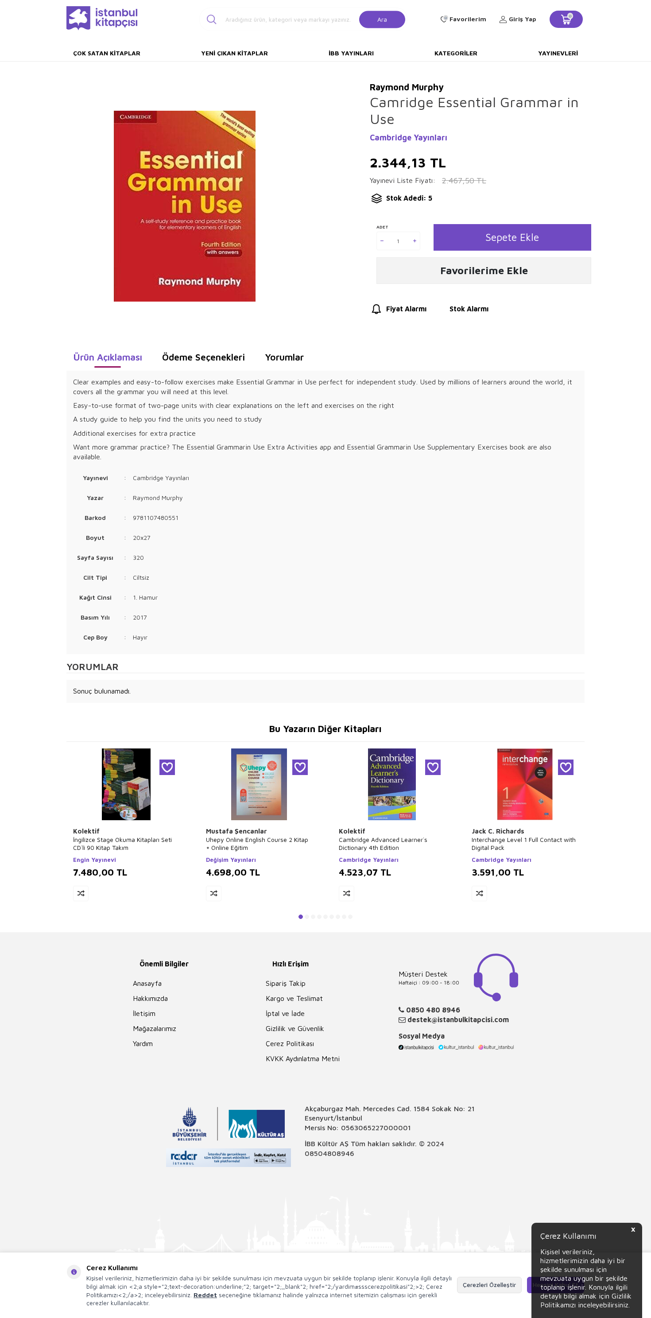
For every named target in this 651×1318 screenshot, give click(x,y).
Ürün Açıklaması (107, 357)
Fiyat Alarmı (406, 309)
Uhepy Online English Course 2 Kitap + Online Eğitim (257, 843)
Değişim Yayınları (231, 859)
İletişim (144, 1013)
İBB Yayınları (351, 53)
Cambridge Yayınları (408, 137)
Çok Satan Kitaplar (106, 53)
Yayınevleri (558, 53)
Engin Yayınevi (94, 859)
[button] (300, 917)
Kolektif (86, 831)
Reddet (205, 1295)
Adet (382, 226)
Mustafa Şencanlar (236, 831)
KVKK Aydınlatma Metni (303, 1058)
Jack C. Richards (498, 831)
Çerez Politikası (290, 1043)
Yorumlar (284, 357)
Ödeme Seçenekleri (203, 357)
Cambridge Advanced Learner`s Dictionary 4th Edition (383, 843)
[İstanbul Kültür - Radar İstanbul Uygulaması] (228, 1158)
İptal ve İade (285, 1013)
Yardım (143, 1043)
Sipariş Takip (286, 983)
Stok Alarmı (469, 309)
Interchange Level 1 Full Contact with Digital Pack (524, 843)
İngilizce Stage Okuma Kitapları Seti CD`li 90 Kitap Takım (122, 843)
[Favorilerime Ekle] (167, 767)
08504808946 (329, 1153)
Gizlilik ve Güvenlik (295, 1028)
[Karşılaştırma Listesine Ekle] (81, 893)
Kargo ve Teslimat (294, 998)
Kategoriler (455, 53)
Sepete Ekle (512, 237)
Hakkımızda (150, 998)
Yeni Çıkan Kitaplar (234, 53)
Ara (382, 19)
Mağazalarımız (154, 1028)
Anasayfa (147, 983)
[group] (184, 206)
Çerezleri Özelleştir (489, 1284)
